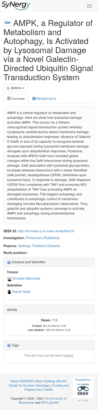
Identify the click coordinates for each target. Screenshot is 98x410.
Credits (48, 389)
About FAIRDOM (22, 381)
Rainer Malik (22, 291)
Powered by (83, 379)
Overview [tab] (17, 98)
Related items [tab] (46, 98)
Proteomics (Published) (42, 237)
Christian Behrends (26, 278)
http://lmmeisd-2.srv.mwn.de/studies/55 (46, 231)
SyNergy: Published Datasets (39, 245)
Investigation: (14, 237)
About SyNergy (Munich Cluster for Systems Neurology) (38, 383)
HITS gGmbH (50, 402)
